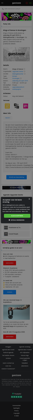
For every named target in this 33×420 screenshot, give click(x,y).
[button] (16, 220)
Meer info (25, 211)
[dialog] (16, 210)
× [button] (29, 199)
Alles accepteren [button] (17, 216)
